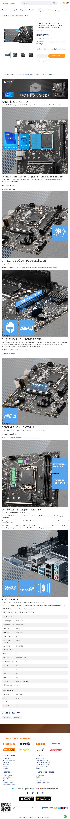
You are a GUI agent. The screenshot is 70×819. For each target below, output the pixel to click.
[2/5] (37, 30)
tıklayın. (41, 44)
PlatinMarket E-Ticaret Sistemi (29, 817)
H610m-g (17, 718)
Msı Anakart (6, 718)
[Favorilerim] (64, 3)
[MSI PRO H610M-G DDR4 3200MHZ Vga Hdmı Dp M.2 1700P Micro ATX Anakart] (18, 35)
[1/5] (37, 30)
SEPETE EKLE (56, 56)
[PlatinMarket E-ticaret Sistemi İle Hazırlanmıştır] (47, 808)
